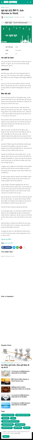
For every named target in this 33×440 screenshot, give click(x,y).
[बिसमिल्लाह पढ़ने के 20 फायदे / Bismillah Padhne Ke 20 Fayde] (5, 389)
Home (3, 7)
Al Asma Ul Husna (8, 415)
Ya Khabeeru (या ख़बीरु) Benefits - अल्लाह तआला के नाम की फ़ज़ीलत (21, 404)
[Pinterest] (20, 247)
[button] (2, 2)
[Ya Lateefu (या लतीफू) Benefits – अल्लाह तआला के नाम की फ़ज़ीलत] (5, 397)
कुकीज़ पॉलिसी (17, 433)
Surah (7, 7)
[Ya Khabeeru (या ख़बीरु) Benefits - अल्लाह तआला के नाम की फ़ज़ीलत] (5, 405)
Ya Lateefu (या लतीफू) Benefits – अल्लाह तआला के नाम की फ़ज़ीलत (20, 396)
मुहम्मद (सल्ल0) (18, 427)
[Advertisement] (16, 277)
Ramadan (5, 418)
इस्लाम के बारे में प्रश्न (7, 427)
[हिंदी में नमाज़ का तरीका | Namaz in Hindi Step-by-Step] (5, 382)
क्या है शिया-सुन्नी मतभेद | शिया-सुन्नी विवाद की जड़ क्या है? (15, 366)
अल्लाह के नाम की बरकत (7, 424)
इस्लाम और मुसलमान (20, 424)
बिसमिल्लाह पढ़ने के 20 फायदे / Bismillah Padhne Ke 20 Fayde (20, 388)
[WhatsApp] (17, 247)
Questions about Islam (23, 415)
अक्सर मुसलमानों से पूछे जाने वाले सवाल (10, 421)
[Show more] (24, 247)
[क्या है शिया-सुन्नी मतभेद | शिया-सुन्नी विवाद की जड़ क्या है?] (16, 354)
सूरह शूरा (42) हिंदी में (6, 239)
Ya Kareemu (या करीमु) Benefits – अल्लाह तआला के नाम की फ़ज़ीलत (20, 372)
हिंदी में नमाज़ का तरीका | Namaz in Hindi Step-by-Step (20, 380)
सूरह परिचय (10, 243)
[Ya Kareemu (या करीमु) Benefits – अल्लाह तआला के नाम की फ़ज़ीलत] (5, 374)
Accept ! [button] (6, 436)
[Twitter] (14, 247)
